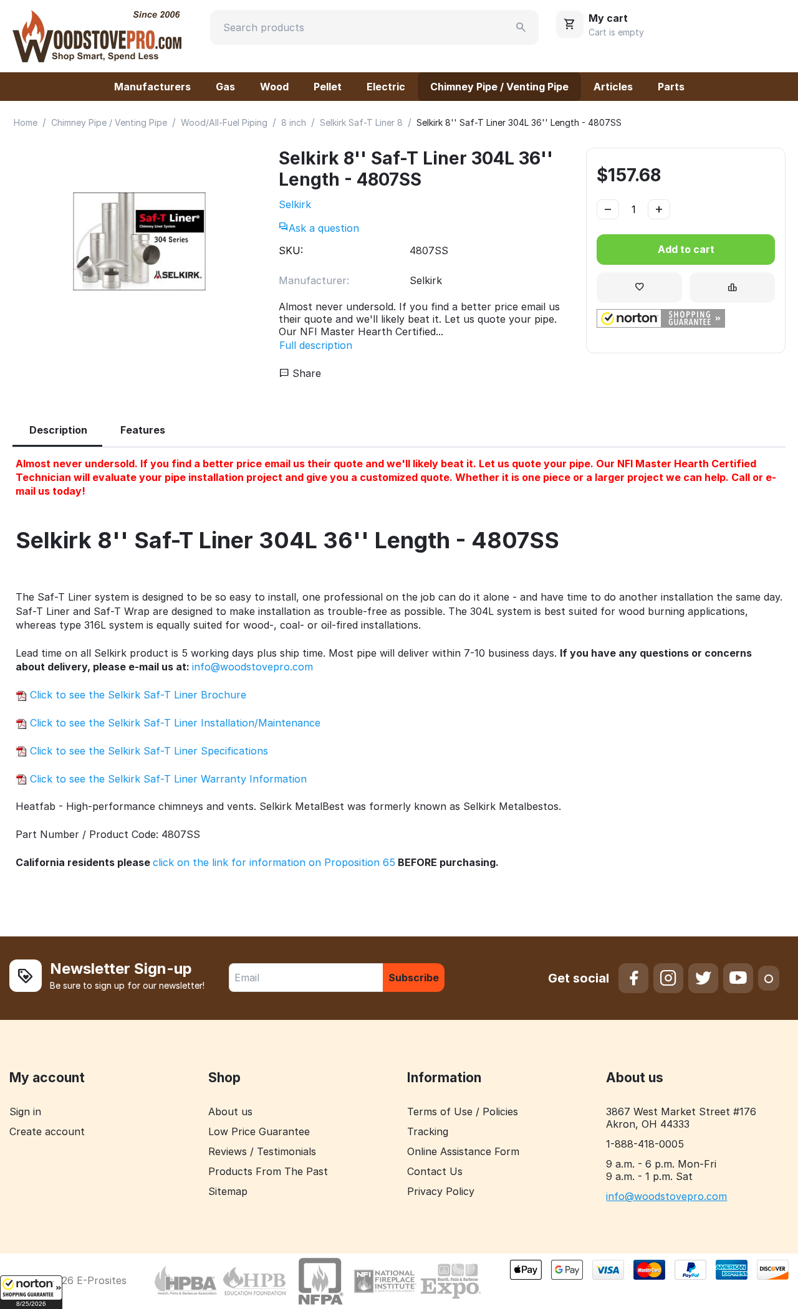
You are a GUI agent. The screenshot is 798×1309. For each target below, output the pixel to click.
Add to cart (686, 249)
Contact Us (435, 1171)
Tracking (427, 1131)
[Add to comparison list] (732, 287)
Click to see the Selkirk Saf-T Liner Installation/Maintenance (173, 722)
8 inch (293, 122)
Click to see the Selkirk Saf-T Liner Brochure (136, 694)
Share (305, 373)
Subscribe (413, 977)
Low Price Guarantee (259, 1131)
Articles (613, 86)
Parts (671, 86)
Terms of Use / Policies (462, 1111)
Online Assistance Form (463, 1151)
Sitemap (228, 1191)
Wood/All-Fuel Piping (224, 122)
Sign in (25, 1111)
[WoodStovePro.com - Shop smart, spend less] (96, 35)
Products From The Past (268, 1171)
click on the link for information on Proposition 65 (274, 862)
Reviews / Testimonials (262, 1151)
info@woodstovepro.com (252, 666)
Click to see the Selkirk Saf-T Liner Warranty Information (167, 779)
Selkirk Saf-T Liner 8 (361, 122)
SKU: (291, 250)
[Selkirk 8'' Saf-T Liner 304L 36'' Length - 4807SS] (139, 241)
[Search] (521, 27)
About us (230, 1111)
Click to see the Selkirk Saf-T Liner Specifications (147, 751)
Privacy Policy (440, 1191)
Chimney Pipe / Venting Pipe (499, 86)
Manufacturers (152, 86)
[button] (31, 1292)
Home (25, 122)
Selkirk (295, 204)
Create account (47, 1131)
